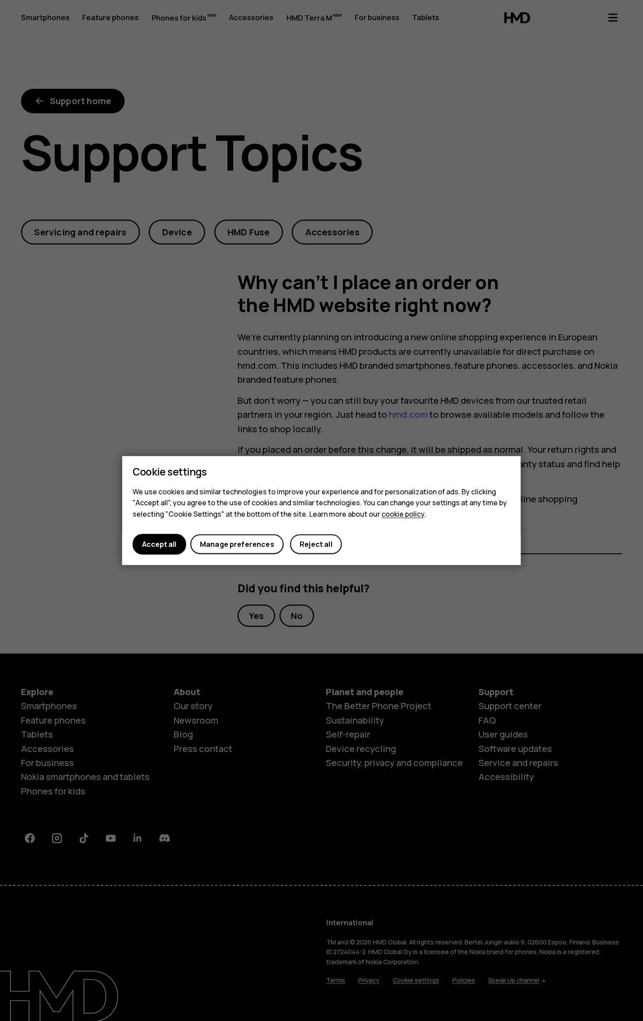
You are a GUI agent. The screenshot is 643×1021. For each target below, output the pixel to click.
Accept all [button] (159, 544)
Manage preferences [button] (237, 544)
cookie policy (402, 514)
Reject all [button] (316, 544)
